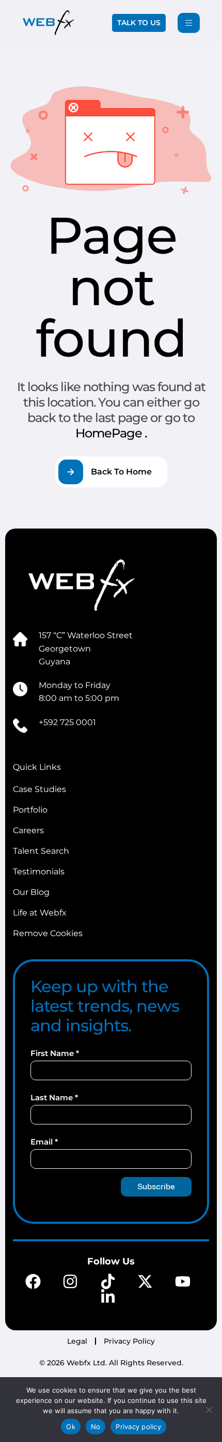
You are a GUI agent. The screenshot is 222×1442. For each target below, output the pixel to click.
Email (44, 1142)
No (96, 1426)
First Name (54, 1053)
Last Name (54, 1097)
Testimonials (39, 871)
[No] (209, 1409)
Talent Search (41, 851)
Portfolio (30, 810)
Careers (28, 830)
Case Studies (39, 789)
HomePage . (111, 433)
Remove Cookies (48, 933)
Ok (70, 1426)
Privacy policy (138, 1426)
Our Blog (31, 892)
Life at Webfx (40, 913)
